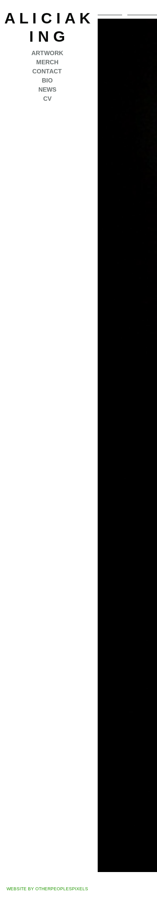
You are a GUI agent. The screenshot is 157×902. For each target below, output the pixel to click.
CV (47, 98)
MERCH (47, 62)
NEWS (47, 89)
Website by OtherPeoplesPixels (47, 888)
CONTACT (47, 71)
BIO (47, 80)
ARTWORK (47, 53)
